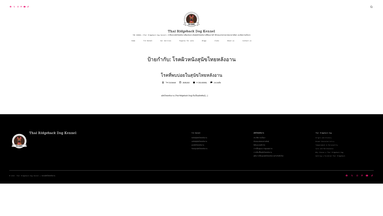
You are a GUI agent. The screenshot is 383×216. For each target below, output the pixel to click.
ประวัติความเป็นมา (260, 138)
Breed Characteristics (324, 141)
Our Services (165, 41)
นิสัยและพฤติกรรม (259, 145)
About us (230, 41)
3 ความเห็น (217, 82)
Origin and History (323, 138)
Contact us (246, 41)
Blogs (204, 41)
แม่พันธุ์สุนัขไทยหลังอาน (199, 141)
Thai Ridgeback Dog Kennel (27, 176)
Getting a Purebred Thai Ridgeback (330, 156)
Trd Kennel (147, 41)
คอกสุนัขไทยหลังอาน (48, 176)
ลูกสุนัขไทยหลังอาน (198, 145)
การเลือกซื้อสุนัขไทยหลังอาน (263, 152)
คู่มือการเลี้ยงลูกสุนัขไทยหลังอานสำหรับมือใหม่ (268, 156)
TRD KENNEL (202, 82)
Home (133, 41)
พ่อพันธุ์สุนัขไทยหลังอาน (199, 138)
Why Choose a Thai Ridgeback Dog (329, 152)
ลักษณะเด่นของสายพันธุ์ (261, 141)
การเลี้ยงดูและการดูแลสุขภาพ (263, 149)
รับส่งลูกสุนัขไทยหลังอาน (199, 149)
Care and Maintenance (324, 149)
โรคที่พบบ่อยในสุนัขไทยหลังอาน (191, 75)
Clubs (217, 41)
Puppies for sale (186, 41)
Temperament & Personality (326, 145)
